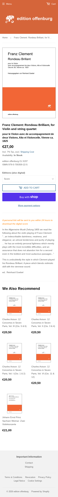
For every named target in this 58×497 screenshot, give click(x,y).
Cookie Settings (35, 481)
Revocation (30, 477)
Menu (9, 4)
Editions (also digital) (13, 173)
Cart (53, 4)
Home (5, 37)
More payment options (29, 205)
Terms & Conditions (13, 477)
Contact (29, 462)
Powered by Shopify (40, 491)
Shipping (29, 467)
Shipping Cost (27, 152)
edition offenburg (21, 491)
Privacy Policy (44, 477)
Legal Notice (19, 481)
